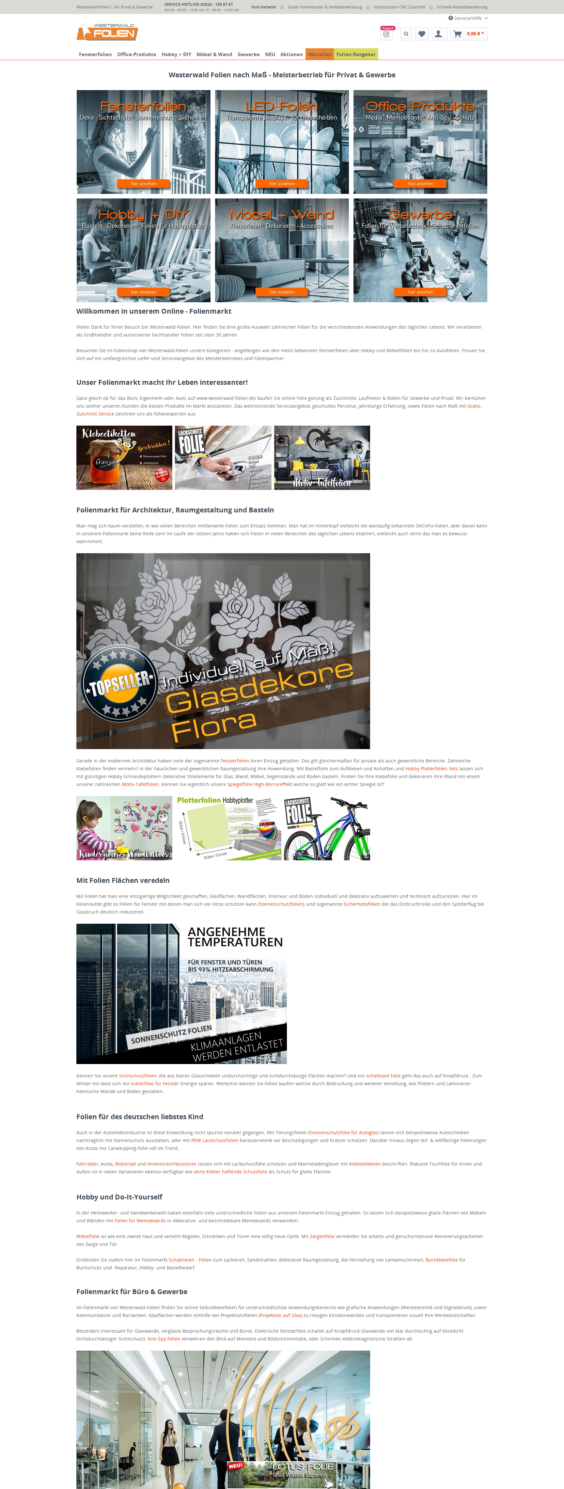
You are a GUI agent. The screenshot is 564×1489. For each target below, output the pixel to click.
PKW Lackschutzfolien (215, 1140)
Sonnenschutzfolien (281, 904)
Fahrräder (87, 1164)
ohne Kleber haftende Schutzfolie (230, 1171)
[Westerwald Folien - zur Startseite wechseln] (107, 32)
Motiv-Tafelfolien (140, 784)
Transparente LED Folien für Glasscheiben (282, 142)
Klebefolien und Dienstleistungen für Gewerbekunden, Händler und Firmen (420, 250)
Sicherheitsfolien (362, 904)
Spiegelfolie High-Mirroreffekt (259, 784)
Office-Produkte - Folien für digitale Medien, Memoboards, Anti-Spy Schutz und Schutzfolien (420, 142)
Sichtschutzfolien (138, 1076)
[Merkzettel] (422, 33)
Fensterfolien (235, 761)
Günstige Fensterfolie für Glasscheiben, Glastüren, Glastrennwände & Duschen (144, 142)
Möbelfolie (88, 1236)
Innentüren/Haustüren (172, 1164)
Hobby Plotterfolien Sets (431, 768)
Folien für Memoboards (140, 1220)
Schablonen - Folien (190, 1260)
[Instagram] (386, 33)
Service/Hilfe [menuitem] (468, 18)
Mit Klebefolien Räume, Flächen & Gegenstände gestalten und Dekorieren (144, 250)
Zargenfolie (322, 1236)
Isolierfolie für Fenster (155, 1083)
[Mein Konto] (439, 33)
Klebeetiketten (365, 1164)
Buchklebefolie (442, 1260)
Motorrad (125, 1164)
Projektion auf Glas (280, 1315)
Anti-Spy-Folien (164, 1339)
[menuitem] (386, 33)
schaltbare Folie (383, 1076)
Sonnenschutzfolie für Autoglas (343, 1132)
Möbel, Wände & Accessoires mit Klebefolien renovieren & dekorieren (282, 250)
